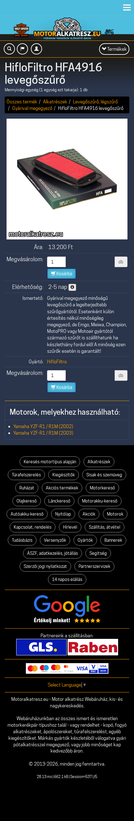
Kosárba (63, 273)
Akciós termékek (62, 487)
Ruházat (26, 487)
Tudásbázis (22, 540)
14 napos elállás (67, 579)
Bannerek (113, 540)
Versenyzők (55, 540)
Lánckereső (59, 500)
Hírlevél (70, 527)
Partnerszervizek (94, 566)
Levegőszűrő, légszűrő (95, 101)
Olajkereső (27, 500)
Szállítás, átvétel (104, 527)
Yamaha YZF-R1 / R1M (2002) (43, 426)
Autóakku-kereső (27, 514)
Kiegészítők (63, 474)
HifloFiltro (57, 361)
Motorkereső (102, 487)
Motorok (115, 514)
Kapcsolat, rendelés (32, 527)
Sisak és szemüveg (104, 474)
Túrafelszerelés (26, 474)
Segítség (98, 553)
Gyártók (85, 540)
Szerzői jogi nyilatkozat (45, 566)
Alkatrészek (55, 101)
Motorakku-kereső (99, 500)
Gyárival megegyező (32, 108)
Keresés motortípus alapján (50, 461)
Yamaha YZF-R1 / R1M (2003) (43, 433)
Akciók (89, 514)
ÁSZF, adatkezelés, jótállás (52, 553)
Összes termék (22, 101)
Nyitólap (63, 514)
